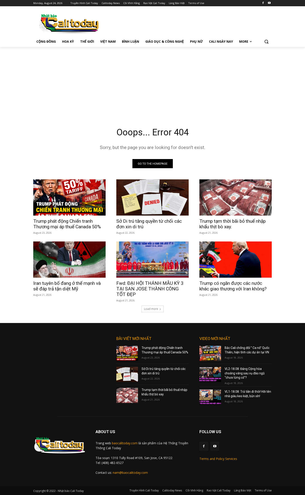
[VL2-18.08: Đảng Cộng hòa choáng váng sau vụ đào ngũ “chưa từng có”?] (210, 374)
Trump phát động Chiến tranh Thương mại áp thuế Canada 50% (67, 223)
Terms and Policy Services (218, 459)
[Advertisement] (152, 80)
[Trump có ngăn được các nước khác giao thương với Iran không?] (235, 259)
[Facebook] (262, 3)
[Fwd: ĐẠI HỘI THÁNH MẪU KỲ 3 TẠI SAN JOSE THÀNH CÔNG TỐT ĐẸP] (152, 259)
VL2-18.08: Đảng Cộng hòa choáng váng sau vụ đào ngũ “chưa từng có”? (245, 373)
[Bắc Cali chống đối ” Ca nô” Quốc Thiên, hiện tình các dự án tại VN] (210, 353)
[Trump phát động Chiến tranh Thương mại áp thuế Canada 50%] (69, 197)
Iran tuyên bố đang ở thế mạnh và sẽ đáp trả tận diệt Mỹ (67, 286)
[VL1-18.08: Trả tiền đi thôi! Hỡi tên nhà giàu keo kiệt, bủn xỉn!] (210, 397)
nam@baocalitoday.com (130, 472)
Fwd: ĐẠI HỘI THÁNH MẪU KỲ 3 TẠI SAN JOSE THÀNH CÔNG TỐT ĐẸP (150, 289)
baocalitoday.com (125, 443)
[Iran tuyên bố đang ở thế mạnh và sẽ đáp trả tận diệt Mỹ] (69, 259)
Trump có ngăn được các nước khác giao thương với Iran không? (233, 286)
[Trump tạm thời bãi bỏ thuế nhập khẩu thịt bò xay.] (235, 197)
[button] (266, 41)
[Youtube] (269, 3)
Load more (151, 309)
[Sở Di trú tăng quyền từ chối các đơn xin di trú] (152, 197)
